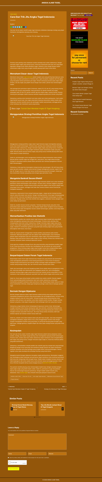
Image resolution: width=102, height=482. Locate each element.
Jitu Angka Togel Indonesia (39, 376)
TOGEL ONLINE (13, 14)
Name (11, 453)
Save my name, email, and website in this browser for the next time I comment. (29, 457)
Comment (12, 435)
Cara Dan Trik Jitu (27, 376)
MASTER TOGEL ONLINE (50, 363)
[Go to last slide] (12, 408)
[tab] (34, 417)
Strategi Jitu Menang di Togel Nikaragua (55, 388)
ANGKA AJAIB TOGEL (16, 376)
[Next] (63, 408)
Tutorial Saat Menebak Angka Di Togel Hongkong (40, 108)
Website (51, 453)
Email (31, 453)
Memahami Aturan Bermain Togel (55, 376)
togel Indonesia (28, 77)
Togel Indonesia (14, 379)
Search (73, 70)
